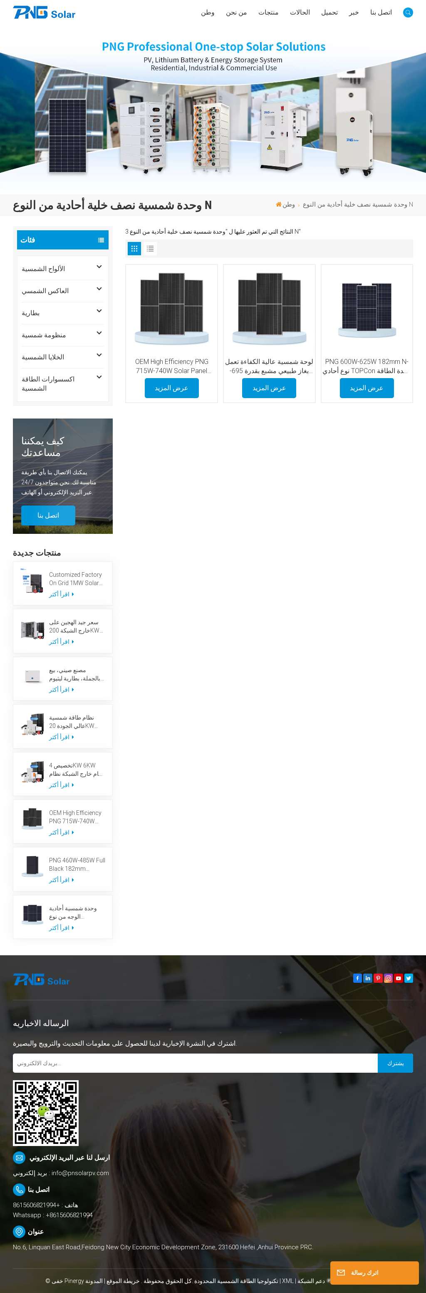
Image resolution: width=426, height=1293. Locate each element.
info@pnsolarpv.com (80, 1173)
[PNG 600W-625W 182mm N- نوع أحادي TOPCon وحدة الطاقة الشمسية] (366, 310)
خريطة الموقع (122, 1281)
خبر (354, 12)
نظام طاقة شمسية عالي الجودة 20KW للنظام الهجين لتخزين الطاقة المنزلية (74, 722)
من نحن (236, 12)
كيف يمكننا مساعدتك (42, 446)
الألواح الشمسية (43, 269)
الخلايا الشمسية (43, 357)
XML (288, 1281)
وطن (208, 12)
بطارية (31, 313)
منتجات (268, 12)
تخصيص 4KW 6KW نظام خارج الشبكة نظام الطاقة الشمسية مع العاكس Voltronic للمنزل (77, 770)
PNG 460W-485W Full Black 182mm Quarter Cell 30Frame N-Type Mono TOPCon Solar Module (77, 865)
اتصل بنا (381, 12)
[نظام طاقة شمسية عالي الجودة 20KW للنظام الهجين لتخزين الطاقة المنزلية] (33, 724)
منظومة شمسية (44, 335)
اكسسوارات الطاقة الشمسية (48, 383)
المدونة (94, 1281)
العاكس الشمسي (45, 291)
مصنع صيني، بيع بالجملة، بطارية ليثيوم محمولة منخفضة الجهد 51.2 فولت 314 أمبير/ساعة (75, 675)
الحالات (300, 12)
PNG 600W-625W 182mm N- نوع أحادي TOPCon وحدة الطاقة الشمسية (366, 367)
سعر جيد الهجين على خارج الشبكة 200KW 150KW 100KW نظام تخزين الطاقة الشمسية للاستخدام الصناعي (76, 627)
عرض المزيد (171, 388)
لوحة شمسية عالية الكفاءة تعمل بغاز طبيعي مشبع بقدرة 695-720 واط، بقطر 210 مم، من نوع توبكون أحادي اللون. (269, 367)
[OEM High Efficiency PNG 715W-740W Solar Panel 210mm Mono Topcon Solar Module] (33, 819)
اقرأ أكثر (60, 594)
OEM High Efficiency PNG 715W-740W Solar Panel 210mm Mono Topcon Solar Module (75, 817)
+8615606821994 (36, 1205)
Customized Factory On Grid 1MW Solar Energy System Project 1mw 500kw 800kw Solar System (76, 579)
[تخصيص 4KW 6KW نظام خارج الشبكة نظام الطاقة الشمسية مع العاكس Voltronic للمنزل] (33, 772)
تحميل (329, 12)
